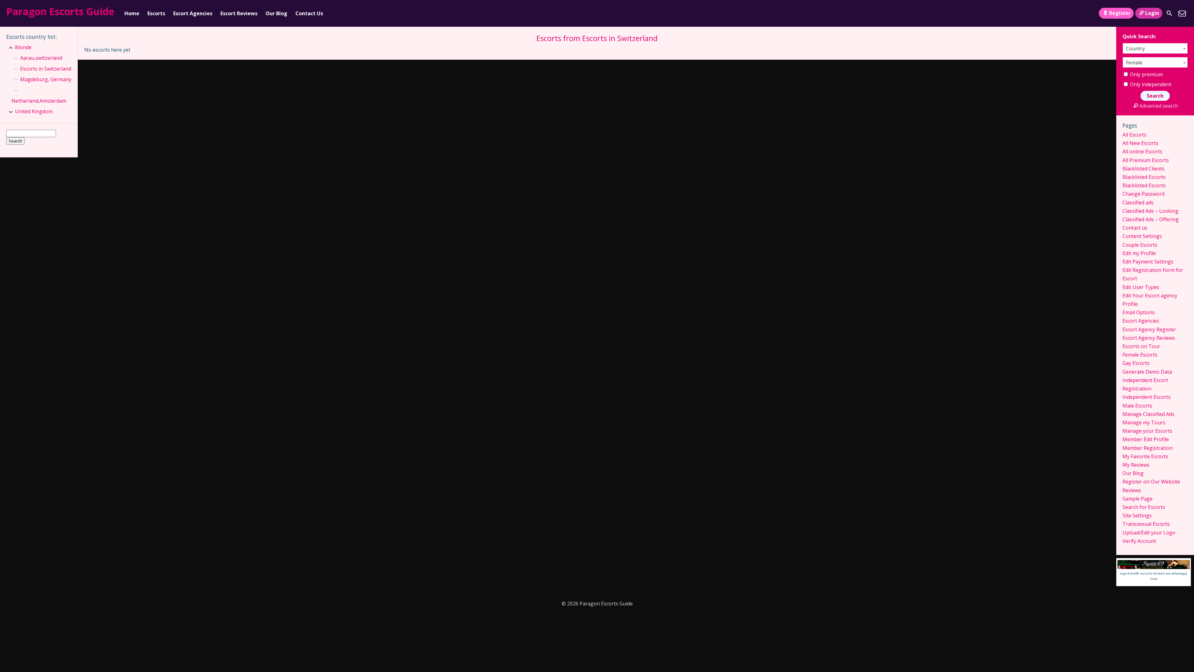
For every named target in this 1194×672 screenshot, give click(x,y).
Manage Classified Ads (1148, 414)
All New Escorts (1140, 143)
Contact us (1134, 227)
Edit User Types (1140, 287)
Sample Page (1137, 498)
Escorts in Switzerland (45, 68)
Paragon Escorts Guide (60, 11)
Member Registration (1147, 448)
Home (131, 13)
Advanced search (1158, 105)
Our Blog (276, 13)
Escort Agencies (192, 13)
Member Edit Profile (1145, 439)
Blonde (23, 47)
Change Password (1143, 193)
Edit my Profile (1139, 253)
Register (1120, 13)
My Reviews (1136, 464)
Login (1152, 13)
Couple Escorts (1139, 244)
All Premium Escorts (1145, 160)
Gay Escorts (1136, 363)
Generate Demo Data (1147, 371)
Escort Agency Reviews (1148, 337)
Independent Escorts (1146, 397)
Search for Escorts (1143, 507)
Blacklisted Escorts (1144, 177)
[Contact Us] (1182, 13)
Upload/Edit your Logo (1148, 532)
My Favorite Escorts (1145, 456)
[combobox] (1155, 48)
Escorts (156, 13)
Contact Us (309, 13)
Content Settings (1142, 236)
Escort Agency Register (1149, 329)
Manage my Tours (1143, 422)
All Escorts (1134, 134)
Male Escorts (1137, 405)
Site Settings (1137, 515)
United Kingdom (34, 111)
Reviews (1131, 490)
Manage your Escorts (1147, 430)
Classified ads (1138, 202)
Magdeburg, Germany (46, 79)
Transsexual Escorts (1146, 523)
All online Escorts (1142, 151)
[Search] (1169, 13)
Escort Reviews (238, 13)
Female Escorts (1139, 354)
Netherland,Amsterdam (39, 100)
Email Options (1138, 312)
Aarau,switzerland (41, 57)
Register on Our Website (1151, 481)
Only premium (1146, 74)
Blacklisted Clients (1143, 168)
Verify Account (1139, 541)
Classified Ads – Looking (1150, 211)
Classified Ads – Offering (1150, 219)
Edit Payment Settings (1147, 261)
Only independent (1150, 84)
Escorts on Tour (1141, 346)
